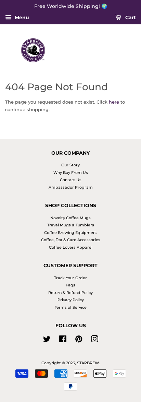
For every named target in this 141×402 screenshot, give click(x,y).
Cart (130, 17)
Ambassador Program (71, 187)
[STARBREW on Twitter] (47, 340)
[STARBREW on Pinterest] (78, 340)
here (114, 102)
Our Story (70, 165)
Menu (21, 17)
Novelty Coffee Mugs (70, 217)
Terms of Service (71, 307)
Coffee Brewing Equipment (70, 232)
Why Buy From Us (70, 172)
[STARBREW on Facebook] (63, 340)
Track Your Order (70, 277)
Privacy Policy (70, 299)
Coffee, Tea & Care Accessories (70, 239)
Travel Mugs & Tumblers (70, 225)
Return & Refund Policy (70, 292)
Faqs (70, 285)
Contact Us (70, 179)
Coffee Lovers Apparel (70, 247)
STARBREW (88, 362)
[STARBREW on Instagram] (94, 340)
